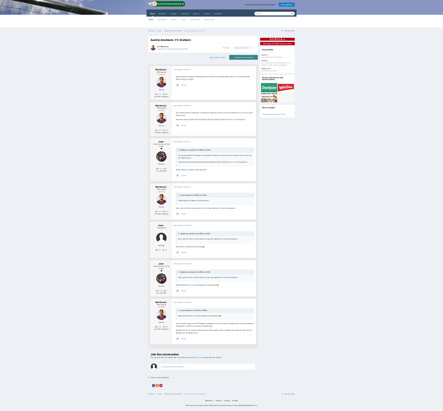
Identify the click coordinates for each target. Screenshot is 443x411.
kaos (161, 225)
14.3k (159, 94)
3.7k (159, 250)
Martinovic (164, 46)
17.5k (160, 168)
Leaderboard (185, 13)
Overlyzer (207, 13)
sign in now (199, 357)
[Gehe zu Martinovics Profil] (153, 47)
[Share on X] (149, 385)
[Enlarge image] (203, 246)
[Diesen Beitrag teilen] (253, 69)
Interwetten (218, 13)
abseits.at (196, 13)
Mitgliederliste (162, 19)
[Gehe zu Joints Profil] (161, 156)
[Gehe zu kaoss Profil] (161, 238)
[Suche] (292, 13)
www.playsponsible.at (245, 405)
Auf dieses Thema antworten (243, 57)
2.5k (166, 94)
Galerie (183, 19)
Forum (151, 19)
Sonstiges (173, 13)
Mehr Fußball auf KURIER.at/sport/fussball (277, 43)
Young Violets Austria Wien (178, 49)
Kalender (174, 19)
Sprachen (209, 400)
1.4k (165, 250)
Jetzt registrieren (286, 4)
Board (152, 13)
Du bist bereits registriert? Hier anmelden (260, 4)
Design (218, 400)
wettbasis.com (266, 68)
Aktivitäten (162, 13)
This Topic (283, 14)
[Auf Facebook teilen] (153, 385)
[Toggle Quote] (179, 150)
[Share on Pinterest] (161, 385)
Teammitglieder (195, 19)
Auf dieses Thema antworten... (174, 366)
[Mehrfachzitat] (177, 85)
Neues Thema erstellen (217, 57)
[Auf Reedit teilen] (157, 385)
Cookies (235, 400)
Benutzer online (209, 19)
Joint (161, 141)
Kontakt (227, 400)
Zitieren (183, 85)
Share (226, 48)
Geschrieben (182, 69)
